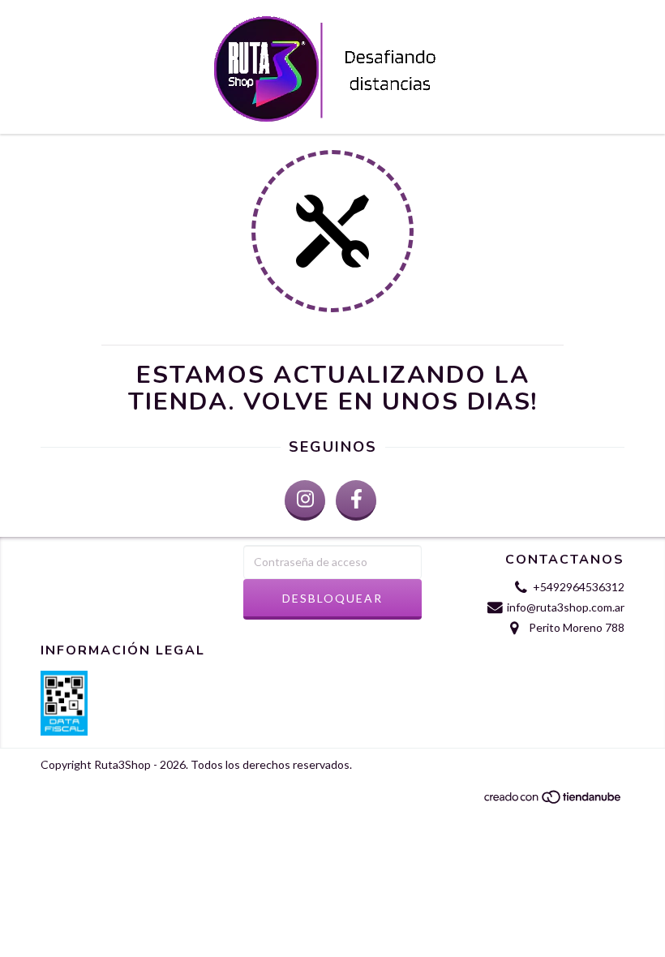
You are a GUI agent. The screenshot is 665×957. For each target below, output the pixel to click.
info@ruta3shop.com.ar (565, 607)
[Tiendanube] (553, 801)
